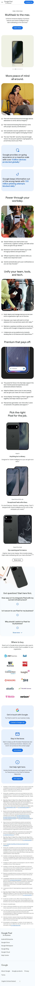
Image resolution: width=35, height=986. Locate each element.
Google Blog (5, 949)
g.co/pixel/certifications (8, 834)
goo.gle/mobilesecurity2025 (24, 818)
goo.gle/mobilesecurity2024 (9, 818)
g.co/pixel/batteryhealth (23, 807)
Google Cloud (5, 952)
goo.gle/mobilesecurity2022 (9, 817)
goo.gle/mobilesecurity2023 (23, 817)
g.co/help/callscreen (15, 925)
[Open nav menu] (2, 2)
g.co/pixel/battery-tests (10, 807)
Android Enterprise (7, 939)
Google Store (5, 942)
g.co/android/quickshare (15, 880)
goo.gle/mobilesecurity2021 (23, 815)
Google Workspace (7, 946)
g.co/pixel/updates (27, 840)
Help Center (5, 955)
